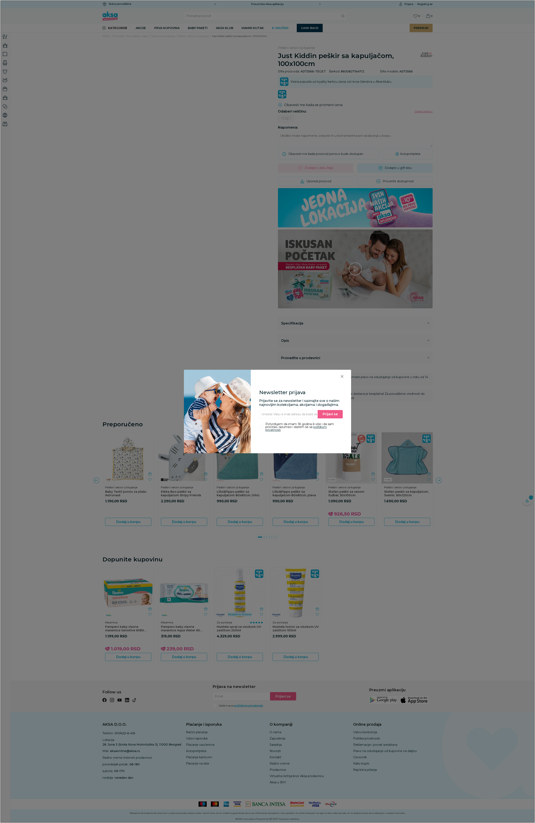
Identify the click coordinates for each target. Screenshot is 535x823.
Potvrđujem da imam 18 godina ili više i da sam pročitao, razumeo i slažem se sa (299, 427)
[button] (342, 376)
